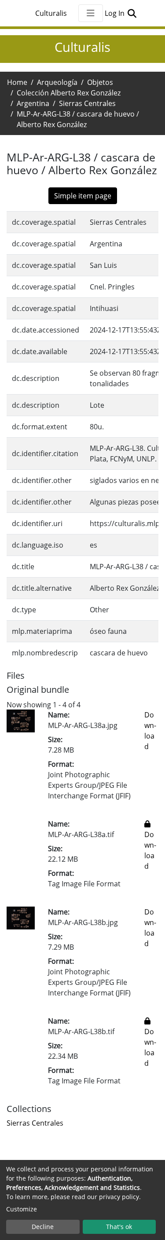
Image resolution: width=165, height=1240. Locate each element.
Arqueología (57, 82)
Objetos (100, 82)
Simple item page (82, 196)
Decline (43, 1226)
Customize (21, 1209)
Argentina (33, 103)
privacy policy (119, 1196)
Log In (115, 13)
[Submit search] (132, 13)
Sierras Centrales (87, 103)
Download (150, 850)
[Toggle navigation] (90, 13)
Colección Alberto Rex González (69, 93)
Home (17, 82)
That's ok (119, 1226)
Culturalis (51, 13)
